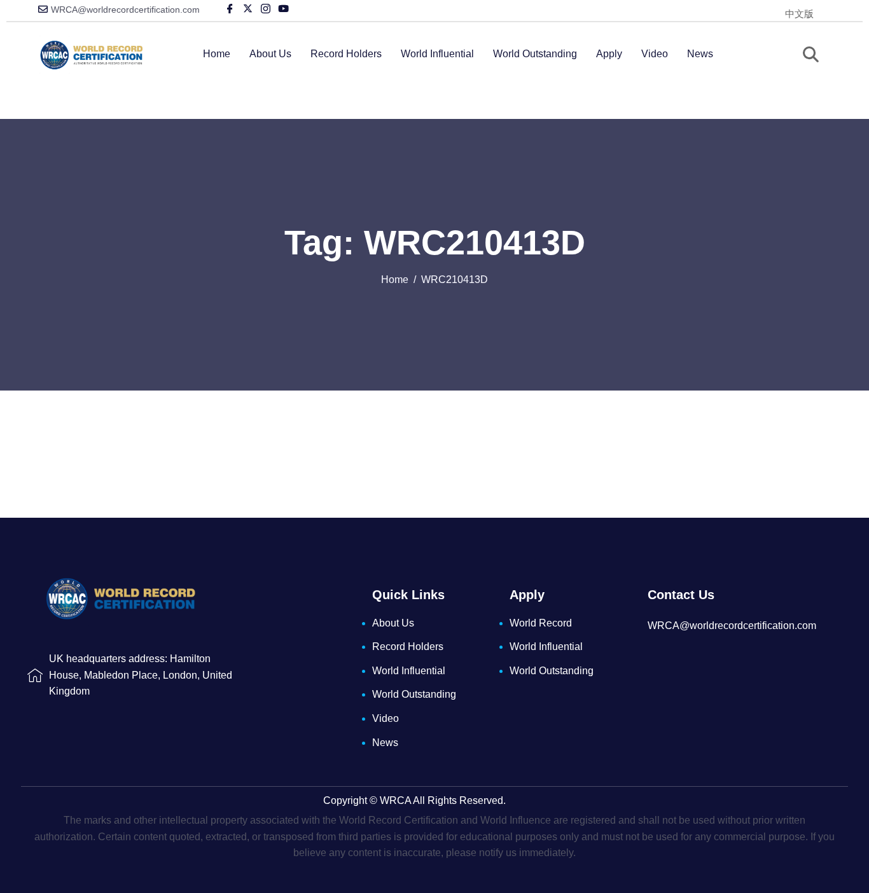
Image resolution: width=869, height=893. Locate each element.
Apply (609, 53)
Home (216, 53)
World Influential (437, 53)
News (700, 53)
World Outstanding (535, 53)
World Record (541, 623)
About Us (270, 53)
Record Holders (346, 53)
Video (654, 53)
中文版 (799, 13)
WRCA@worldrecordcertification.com (125, 9)
